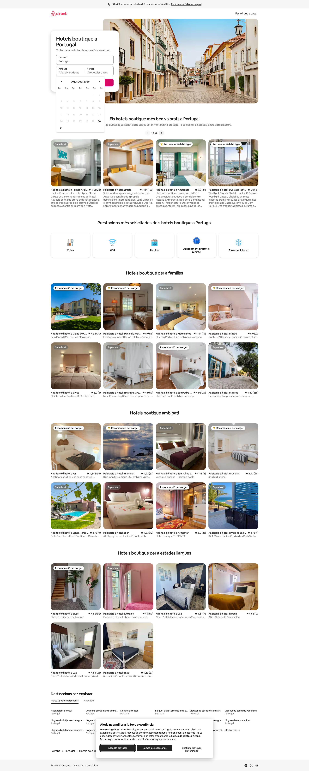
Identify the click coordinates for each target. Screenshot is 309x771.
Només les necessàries (155, 748)
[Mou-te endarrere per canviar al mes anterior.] (62, 82)
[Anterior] (147, 133)
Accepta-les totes (117, 748)
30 (99, 121)
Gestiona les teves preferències (191, 749)
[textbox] (70, 72)
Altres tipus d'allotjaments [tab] (65, 700)
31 (61, 127)
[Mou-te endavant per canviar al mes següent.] (99, 82)
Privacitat (79, 765)
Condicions (92, 765)
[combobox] (85, 61)
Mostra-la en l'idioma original (186, 4)
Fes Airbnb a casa (245, 13)
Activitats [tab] (89, 700)
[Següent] (161, 133)
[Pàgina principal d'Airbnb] (59, 13)
